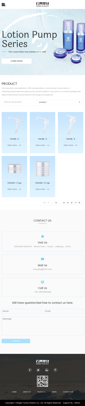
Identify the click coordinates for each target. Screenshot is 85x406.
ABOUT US (27, 392)
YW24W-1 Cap (14, 183)
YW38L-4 (70, 139)
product (42, 102)
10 (56, 203)
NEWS (54, 392)
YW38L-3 (42, 139)
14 (64, 203)
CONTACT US (68, 392)
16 (71, 203)
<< (44, 203)
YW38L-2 (14, 139)
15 (68, 203)
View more (12, 145)
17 (75, 203)
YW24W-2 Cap (42, 183)
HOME (14, 392)
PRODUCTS (41, 392)
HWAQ (77, 402)
